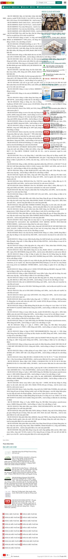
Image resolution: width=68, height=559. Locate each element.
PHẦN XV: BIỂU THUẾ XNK (12, 538)
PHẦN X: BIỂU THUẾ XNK (29, 527)
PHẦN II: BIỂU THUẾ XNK (29, 514)
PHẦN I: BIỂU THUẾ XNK (12, 514)
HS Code (16, 7)
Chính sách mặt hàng (45, 7)
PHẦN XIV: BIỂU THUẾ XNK (30, 534)
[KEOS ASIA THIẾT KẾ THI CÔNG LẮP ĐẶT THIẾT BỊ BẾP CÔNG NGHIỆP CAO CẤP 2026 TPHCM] (54, 55)
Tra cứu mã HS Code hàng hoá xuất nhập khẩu (56, 119)
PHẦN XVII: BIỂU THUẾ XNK (12, 541)
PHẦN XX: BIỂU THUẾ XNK (29, 544)
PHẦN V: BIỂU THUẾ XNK (12, 521)
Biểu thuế (25, 7)
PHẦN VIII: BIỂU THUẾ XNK (30, 524)
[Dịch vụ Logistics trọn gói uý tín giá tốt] (54, 80)
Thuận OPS (63, 556)
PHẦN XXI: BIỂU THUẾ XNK (12, 548)
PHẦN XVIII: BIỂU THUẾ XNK (30, 541)
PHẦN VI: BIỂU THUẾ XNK (29, 521)
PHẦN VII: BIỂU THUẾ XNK (12, 524)
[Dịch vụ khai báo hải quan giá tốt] (54, 102)
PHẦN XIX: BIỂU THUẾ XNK (12, 544)
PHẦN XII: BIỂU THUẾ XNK (29, 531)
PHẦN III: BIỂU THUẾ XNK (12, 517)
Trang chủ (7, 7)
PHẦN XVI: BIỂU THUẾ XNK (30, 538)
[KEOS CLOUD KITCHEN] (54, 30)
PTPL (33, 7)
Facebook (16, 556)
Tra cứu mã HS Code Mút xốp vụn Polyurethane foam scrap (58, 112)
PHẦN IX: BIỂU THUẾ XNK (12, 527)
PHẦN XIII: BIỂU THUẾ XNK (12, 534)
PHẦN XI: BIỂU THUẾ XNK (12, 531)
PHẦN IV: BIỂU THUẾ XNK (29, 517)
